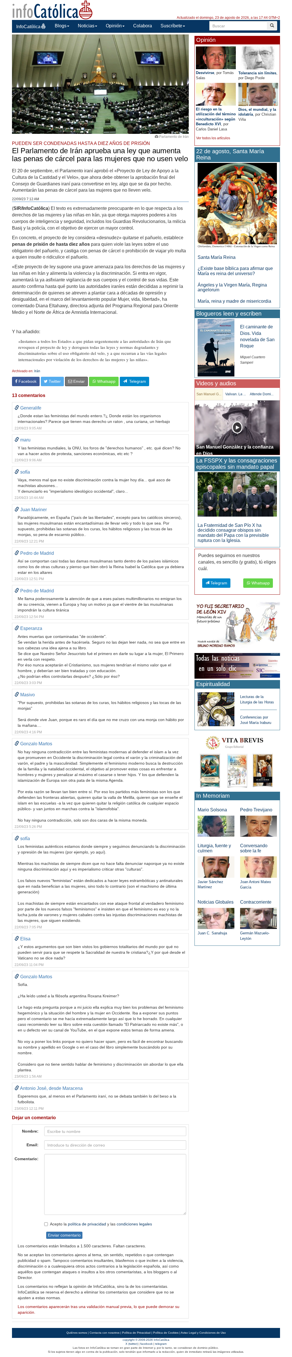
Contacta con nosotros (104, 1332)
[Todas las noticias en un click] (237, 665)
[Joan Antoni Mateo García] (258, 867)
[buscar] (272, 25)
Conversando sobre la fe (253, 848)
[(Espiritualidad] (216, 707)
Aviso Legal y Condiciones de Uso (203, 1332)
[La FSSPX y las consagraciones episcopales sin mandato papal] (237, 494)
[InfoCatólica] (52, 9)
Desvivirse (205, 73)
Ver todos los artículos (213, 138)
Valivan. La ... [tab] (235, 394)
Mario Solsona (212, 809)
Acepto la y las (101, 1224)
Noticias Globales (216, 902)
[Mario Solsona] (216, 826)
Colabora (142, 25)
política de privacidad (87, 1224)
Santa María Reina (217, 257)
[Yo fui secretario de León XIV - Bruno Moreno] (237, 625)
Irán (37, 371)
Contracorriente (255, 902)
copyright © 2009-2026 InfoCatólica (146, 1339)
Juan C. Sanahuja (212, 933)
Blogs (60, 25)
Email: (32, 1145)
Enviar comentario (64, 1235)
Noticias (86, 25)
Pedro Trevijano (256, 809)
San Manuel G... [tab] (208, 394)
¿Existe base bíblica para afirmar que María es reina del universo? (235, 271)
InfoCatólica (28, 26)
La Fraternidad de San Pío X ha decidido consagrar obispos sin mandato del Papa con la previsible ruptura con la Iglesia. (233, 533)
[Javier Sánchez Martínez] (216, 867)
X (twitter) (131, 1343)
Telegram (136, 381)
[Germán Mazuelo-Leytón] (258, 918)
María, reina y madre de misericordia (234, 301)
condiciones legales (134, 1224)
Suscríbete (171, 25)
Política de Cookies (166, 1332)
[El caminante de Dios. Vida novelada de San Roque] (216, 347)
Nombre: (30, 1131)
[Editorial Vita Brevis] (237, 760)
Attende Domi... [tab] (261, 394)
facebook (146, 1343)
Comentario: (26, 1159)
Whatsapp (105, 381)
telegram (161, 1343)
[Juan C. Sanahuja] (216, 918)
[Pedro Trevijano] (258, 826)
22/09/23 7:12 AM (25, 199)
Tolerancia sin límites (257, 73)
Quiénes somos (76, 1332)
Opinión (114, 25)
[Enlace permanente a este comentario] (17, 408)
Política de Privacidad (136, 1332)
